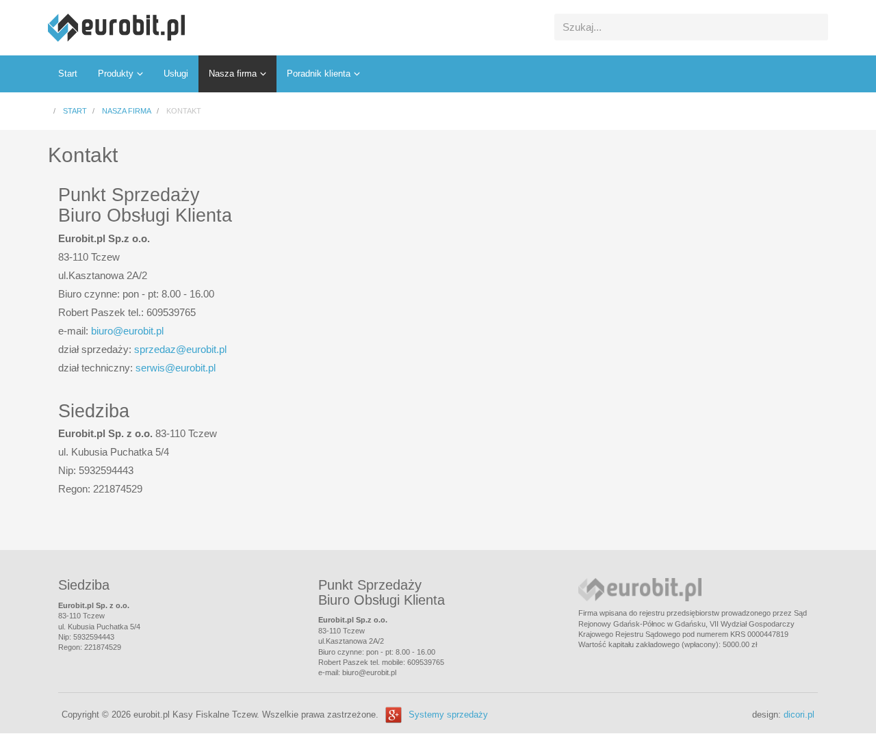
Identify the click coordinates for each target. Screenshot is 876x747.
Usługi (176, 73)
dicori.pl (799, 714)
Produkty (115, 73)
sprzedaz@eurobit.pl (180, 349)
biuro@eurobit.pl (127, 331)
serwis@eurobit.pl (176, 368)
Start (67, 73)
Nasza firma (233, 73)
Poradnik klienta (318, 73)
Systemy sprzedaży (448, 714)
